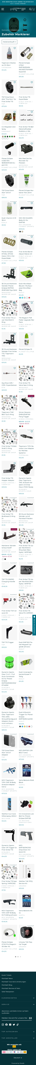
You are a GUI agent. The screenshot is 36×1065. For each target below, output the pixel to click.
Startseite (5, 30)
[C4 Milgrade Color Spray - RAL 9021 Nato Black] (7, 136)
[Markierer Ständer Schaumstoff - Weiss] (3, 559)
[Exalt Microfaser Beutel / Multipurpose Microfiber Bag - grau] (24, 297)
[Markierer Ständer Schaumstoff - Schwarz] (5, 559)
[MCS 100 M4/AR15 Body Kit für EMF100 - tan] (22, 231)
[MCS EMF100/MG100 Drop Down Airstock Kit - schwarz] (20, 861)
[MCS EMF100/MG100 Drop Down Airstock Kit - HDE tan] (22, 861)
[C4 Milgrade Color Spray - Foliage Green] (5, 136)
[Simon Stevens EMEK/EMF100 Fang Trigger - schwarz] (20, 426)
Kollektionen (15, 30)
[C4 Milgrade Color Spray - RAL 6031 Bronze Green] (12, 136)
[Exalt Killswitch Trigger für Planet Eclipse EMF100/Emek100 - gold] (24, 726)
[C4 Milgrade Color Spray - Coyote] (3, 136)
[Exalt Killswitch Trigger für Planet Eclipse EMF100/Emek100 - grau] (27, 726)
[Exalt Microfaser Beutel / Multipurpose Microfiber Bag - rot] (29, 297)
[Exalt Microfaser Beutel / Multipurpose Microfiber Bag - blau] (20, 297)
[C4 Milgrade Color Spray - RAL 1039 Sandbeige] (5, 138)
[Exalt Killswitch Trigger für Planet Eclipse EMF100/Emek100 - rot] (29, 726)
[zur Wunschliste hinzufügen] (15, 48)
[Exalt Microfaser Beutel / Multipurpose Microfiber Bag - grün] (27, 297)
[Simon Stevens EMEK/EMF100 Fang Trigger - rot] (22, 426)
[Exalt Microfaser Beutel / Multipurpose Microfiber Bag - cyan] (22, 297)
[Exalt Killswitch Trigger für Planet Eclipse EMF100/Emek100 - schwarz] (20, 726)
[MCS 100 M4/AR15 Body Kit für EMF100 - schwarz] (20, 231)
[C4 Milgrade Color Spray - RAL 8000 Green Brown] (14, 136)
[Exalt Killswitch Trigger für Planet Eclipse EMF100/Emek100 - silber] (31, 726)
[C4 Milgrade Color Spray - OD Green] (9, 136)
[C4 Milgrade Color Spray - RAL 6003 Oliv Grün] (7, 138)
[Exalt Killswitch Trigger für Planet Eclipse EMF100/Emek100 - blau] (22, 726)
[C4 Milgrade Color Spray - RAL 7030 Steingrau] (3, 138)
